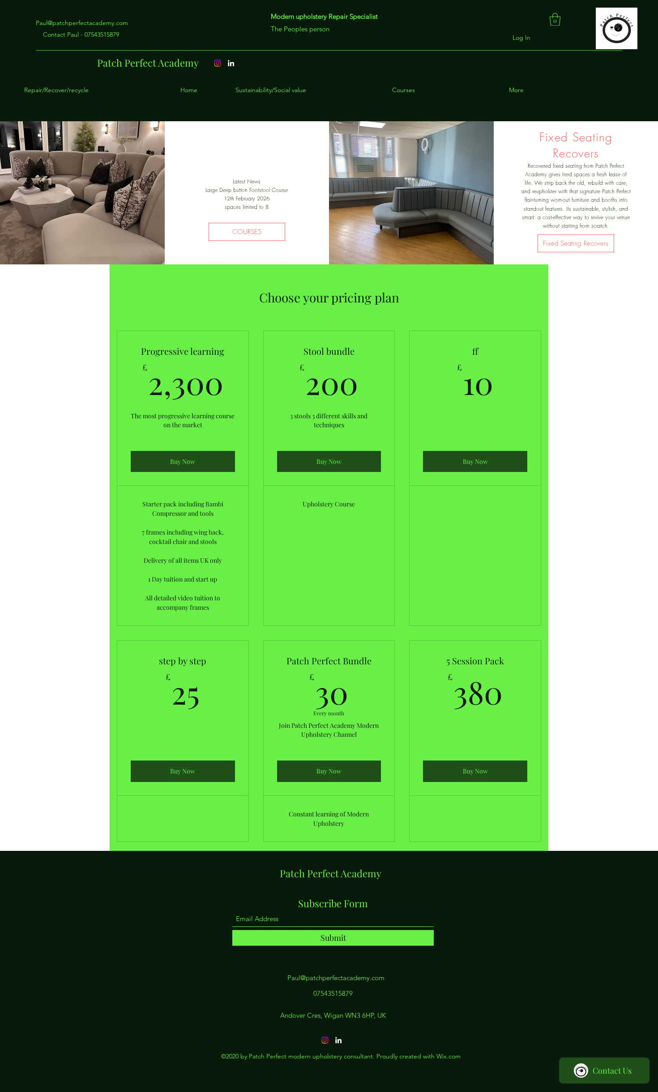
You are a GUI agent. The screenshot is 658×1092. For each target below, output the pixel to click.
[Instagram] (324, 1040)
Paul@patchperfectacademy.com (82, 23)
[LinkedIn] (338, 1040)
